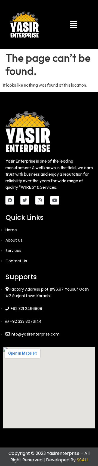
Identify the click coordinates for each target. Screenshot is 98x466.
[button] (73, 25)
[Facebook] (9, 200)
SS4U (82, 460)
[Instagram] (39, 200)
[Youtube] (54, 200)
